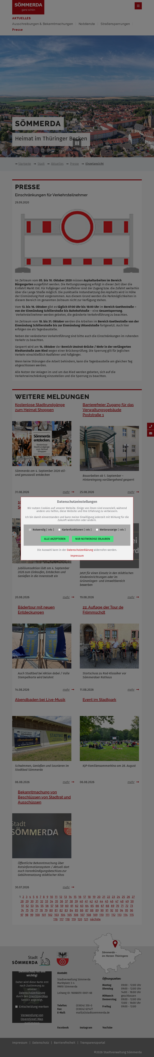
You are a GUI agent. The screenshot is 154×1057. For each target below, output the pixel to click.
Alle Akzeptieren (55, 538)
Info (50, 529)
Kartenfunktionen (72, 529)
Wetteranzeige (108, 529)
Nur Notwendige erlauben (92, 538)
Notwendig (39, 529)
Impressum (77, 555)
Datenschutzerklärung (80, 549)
